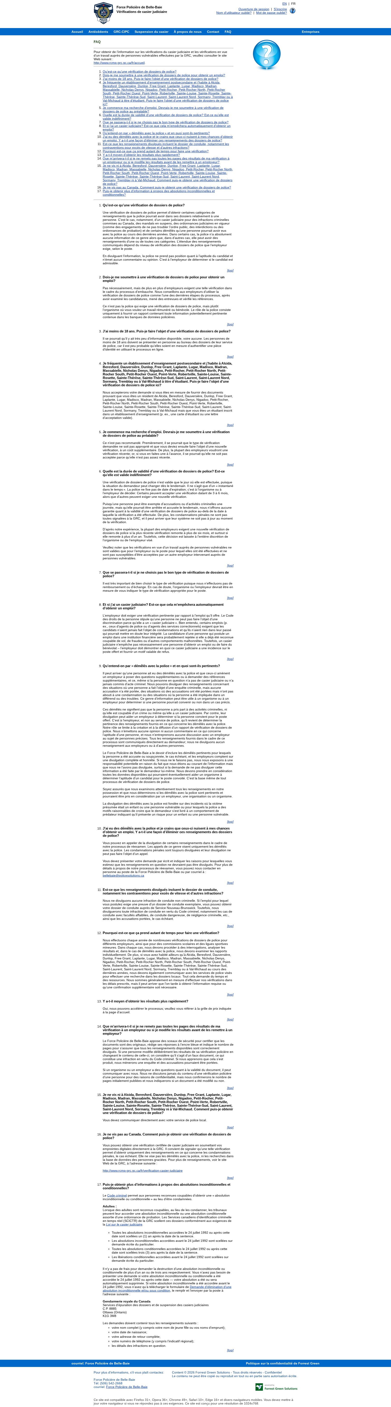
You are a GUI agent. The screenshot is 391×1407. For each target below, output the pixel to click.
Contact (213, 31)
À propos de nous (188, 31)
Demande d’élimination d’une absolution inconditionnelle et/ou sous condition (167, 1288)
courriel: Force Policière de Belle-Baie (101, 1363)
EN (284, 3)
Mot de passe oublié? (271, 12)
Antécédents (98, 31)
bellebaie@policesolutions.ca (123, 875)
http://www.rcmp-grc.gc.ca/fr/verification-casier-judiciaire (143, 1170)
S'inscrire (280, 9)
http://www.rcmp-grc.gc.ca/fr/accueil (119, 62)
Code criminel (117, 1195)
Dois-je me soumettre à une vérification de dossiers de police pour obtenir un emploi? (164, 75)
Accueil (77, 31)
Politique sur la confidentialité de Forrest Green (282, 1363)
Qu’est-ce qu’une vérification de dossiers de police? (139, 71)
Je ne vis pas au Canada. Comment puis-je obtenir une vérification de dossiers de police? (167, 187)
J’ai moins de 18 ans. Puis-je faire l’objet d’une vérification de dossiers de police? (160, 79)
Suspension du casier (151, 31)
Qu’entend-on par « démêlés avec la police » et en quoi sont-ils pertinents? (156, 133)
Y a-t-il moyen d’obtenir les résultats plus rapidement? (141, 155)
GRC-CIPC (121, 31)
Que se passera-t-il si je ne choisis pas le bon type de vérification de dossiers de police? (166, 122)
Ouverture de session (253, 9)
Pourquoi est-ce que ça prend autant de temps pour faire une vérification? (156, 151)
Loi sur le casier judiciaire (124, 1224)
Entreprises (310, 31)
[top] (230, 270)
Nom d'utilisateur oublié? (234, 12)
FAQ (228, 31)
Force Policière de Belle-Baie (127, 1387)
